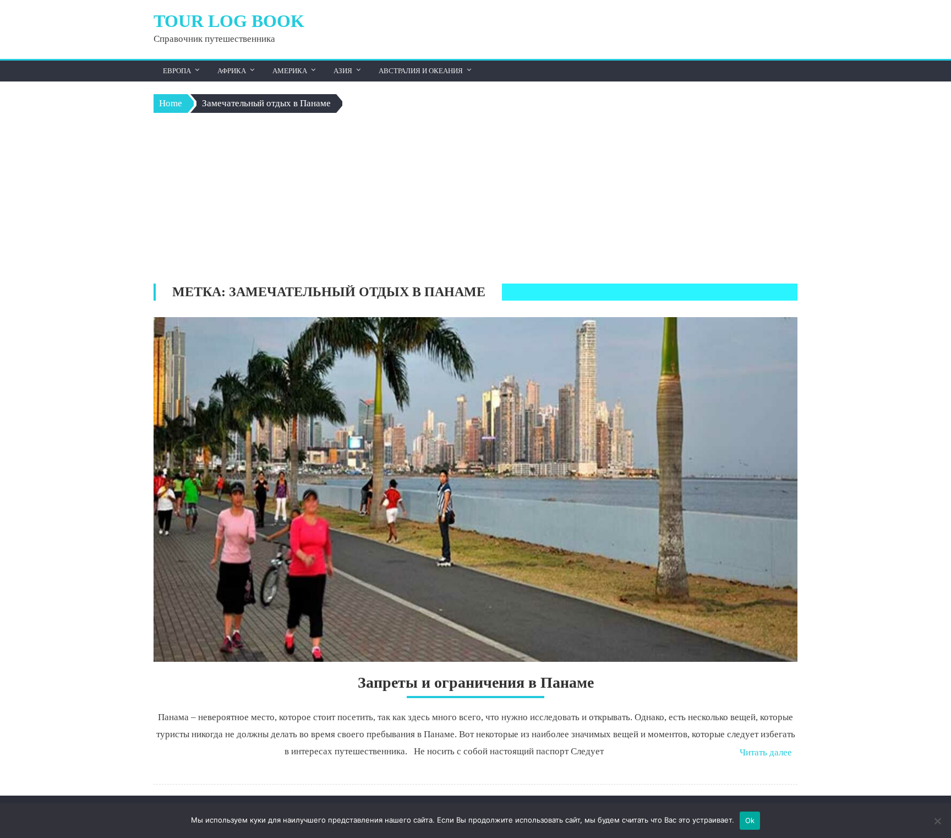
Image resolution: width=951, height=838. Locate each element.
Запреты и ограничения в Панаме (476, 682)
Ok (750, 820)
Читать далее (766, 752)
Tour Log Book (229, 21)
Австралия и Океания (421, 71)
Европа (177, 71)
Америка (289, 71)
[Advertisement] (475, 201)
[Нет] (937, 820)
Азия (343, 71)
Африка (231, 71)
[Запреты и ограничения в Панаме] (475, 489)
